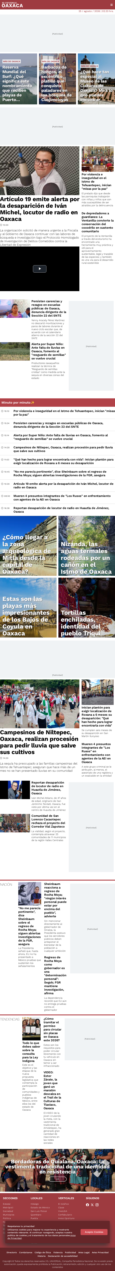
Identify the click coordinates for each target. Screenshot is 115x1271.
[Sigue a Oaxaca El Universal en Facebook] (88, 1204)
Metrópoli (8, 1207)
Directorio (12, 1252)
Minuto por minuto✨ (18, 402)
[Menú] (111, 4)
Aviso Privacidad (100, 1252)
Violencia (58, 1252)
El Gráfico (63, 1204)
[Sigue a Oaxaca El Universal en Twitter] (93, 1204)
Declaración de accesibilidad (63, 1256)
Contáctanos (25, 1252)
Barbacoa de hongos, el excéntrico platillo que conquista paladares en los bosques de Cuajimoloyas (56, 83)
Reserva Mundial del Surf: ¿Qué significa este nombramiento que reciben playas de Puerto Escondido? (17, 86)
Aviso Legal (84, 1252)
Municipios (8, 1214)
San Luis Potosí (39, 1211)
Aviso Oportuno (66, 1218)
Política (7, 1218)
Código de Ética (43, 1252)
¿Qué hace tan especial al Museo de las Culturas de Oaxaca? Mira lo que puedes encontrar (96, 85)
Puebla (34, 1218)
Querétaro (36, 1214)
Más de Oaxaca (11, 61)
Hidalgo (35, 1204)
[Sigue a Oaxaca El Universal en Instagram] (98, 1204)
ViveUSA (62, 1211)
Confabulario (65, 1214)
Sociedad (8, 1211)
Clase (61, 1207)
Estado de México (40, 1207)
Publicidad (70, 1252)
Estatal (7, 1204)
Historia (42, 1256)
